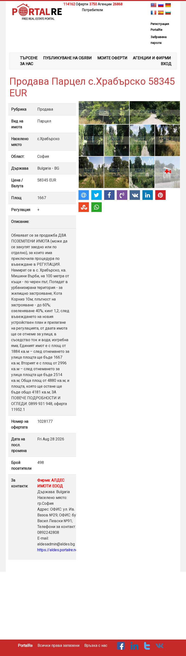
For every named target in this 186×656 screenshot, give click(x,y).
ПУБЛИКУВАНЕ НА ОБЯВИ (67, 58)
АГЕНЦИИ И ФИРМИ (152, 58)
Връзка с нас (95, 645)
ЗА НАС (26, 63)
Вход (166, 63)
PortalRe (25, 645)
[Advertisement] (93, 20)
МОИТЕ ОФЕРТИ (112, 58)
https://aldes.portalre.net (58, 550)
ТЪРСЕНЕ (29, 58)
